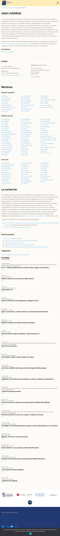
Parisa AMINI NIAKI (5, 167)
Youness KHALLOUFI (26, 180)
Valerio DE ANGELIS (6, 178)
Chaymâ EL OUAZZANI (26, 163)
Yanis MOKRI (43, 168)
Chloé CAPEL (4, 103)
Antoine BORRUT (5, 130)
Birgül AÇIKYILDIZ (5, 119)
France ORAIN (43, 170)
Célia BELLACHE (5, 172)
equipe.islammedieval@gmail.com (14, 75)
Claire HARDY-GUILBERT (27, 123)
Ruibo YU (42, 182)
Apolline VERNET (44, 149)
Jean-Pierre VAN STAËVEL (46, 107)
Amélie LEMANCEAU (26, 136)
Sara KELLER (24, 128)
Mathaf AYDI (4, 170)
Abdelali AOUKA (5, 98)
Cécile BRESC (4, 101)
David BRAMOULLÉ (6, 136)
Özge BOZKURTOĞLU (6, 174)
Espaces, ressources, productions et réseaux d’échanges (21, 240)
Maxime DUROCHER (26, 96)
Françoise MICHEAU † (26, 143)
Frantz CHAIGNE (5, 141)
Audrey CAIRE (4, 140)
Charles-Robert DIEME (6, 145)
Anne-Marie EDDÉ (25, 98)
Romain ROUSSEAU (45, 176)
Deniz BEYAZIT (5, 128)
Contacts (4, 521)
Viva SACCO (43, 128)
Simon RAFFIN (43, 172)
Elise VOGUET (43, 151)
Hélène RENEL (44, 98)
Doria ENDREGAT (25, 165)
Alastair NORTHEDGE (26, 109)
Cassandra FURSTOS (26, 172)
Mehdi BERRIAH (5, 127)
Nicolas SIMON (44, 134)
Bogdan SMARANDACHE (46, 136)
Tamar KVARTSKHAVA (26, 182)
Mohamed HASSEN (25, 127)
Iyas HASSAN (24, 125)
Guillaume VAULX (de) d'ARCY (47, 147)
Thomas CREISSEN (6, 143)
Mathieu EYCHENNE (6, 151)
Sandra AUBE (4, 125)
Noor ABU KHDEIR (5, 163)
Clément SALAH (44, 130)
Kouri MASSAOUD (25, 141)
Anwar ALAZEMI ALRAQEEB (7, 165)
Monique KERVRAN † (26, 130)
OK (30, 533)
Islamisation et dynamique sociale (14, 243)
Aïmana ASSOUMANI (6, 168)
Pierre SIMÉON (44, 132)
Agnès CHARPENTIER (6, 105)
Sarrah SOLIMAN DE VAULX (46, 180)
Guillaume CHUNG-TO (6, 109)
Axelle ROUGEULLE (45, 127)
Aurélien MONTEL (25, 149)
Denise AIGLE (4, 96)
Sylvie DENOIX (4, 111)
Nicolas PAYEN (24, 151)
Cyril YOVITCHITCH (45, 153)
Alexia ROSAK (43, 174)
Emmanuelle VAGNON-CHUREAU (48, 140)
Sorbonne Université (25, 44)
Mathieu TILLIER (44, 103)
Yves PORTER (24, 155)
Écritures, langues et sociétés (13, 238)
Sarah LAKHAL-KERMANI (26, 132)
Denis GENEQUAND (25, 119)
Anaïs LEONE (24, 138)
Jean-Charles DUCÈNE (6, 147)
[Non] (58, 532)
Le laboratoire (9, 7)
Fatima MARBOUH (44, 163)
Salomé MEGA (44, 165)
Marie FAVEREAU (5, 153)
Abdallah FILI (4, 155)
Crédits (3, 515)
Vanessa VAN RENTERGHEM (47, 143)
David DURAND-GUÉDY (6, 149)
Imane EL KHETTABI (6, 183)
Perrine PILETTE (44, 96)
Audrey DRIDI (4, 180)
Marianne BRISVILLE (6, 138)
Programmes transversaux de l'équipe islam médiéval (20, 245)
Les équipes (15, 7)
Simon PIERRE (24, 153)
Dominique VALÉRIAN (7, 52)
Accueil (3, 7)
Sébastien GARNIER (26, 101)
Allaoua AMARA (5, 121)
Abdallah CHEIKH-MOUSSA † (8, 107)
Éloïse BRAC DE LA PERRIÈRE (8, 134)
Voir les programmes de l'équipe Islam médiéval (15, 255)
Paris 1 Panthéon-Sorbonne (9, 44)
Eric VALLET (43, 141)
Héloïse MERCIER (44, 167)
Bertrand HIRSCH (25, 103)
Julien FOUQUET (25, 170)
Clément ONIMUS (25, 111)
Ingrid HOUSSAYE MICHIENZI (28, 105)
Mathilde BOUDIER (6, 100)
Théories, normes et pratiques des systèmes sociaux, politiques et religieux (26, 247)
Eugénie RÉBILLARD (45, 121)
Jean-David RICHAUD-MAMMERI (48, 123)
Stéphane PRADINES (45, 119)
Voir (2, 269)
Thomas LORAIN (25, 140)
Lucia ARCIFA (4, 123)
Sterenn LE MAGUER (26, 134)
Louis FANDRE (24, 167)
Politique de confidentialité (9, 518)
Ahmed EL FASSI (5, 182)
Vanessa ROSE (44, 125)
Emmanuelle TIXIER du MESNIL (48, 138)
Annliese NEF (24, 107)
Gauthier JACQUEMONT (27, 176)
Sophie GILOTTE (25, 121)
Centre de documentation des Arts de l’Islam (18, 227)
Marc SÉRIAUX (43, 178)
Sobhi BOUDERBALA (6, 132)
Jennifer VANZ (43, 145)
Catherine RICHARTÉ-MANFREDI (48, 100)
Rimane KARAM (24, 178)
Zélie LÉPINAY (24, 183)
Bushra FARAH (24, 168)
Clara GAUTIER (24, 174)
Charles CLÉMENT (5, 176)
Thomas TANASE (44, 101)
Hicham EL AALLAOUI (26, 100)
